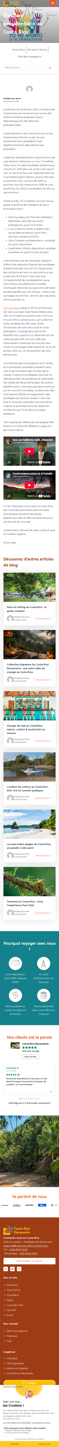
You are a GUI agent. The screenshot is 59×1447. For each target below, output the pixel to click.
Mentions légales (17, 1368)
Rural (10, 1315)
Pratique (12, 1336)
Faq (9, 1341)
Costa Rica (18, 49)
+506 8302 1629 (18, 1249)
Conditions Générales (20, 1373)
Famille (11, 1310)
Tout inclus (13, 1289)
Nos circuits (10, 1277)
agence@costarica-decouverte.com (26, 1245)
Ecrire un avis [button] (30, 1056)
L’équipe (12, 1358)
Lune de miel (15, 1305)
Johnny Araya (11, 308)
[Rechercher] (50, 67)
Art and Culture (37, 49)
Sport (10, 1300)
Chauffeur (13, 1295)
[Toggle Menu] (53, 3)
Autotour (12, 1284)
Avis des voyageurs (29, 56)
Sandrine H (12, 1068)
